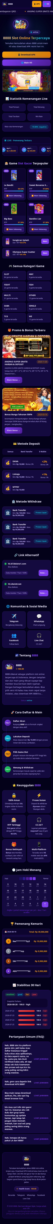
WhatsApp (31, 1195)
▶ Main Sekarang (13, 195)
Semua (10, 451)
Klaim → (13, 380)
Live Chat (26, 1199)
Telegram (21, 1195)
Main (45, 241)
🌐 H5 (46, 4)
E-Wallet (42, 451)
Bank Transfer (26, 451)
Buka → (43, 573)
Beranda (11, 1195)
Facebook (41, 1195)
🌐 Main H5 (26, 62)
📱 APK (37, 4)
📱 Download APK (26, 54)
